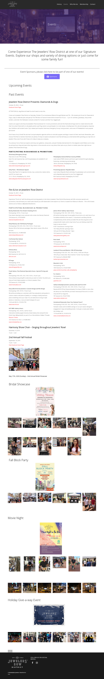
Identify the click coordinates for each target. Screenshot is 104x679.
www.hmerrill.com (14, 304)
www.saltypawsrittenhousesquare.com (20, 179)
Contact (92, 4)
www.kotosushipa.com (60, 246)
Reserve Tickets (13, 317)
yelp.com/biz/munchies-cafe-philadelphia (65, 270)
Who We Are (74, 4)
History (59, 4)
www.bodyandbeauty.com (16, 235)
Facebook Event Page (15, 107)
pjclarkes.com (57, 281)
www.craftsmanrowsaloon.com (17, 246)
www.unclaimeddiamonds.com (62, 316)
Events (66, 4)
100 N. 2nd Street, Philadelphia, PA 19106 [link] (65, 163)
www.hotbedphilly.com (15, 322)
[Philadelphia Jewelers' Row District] (12, 6)
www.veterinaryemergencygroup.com (19, 166)
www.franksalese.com (15, 285)
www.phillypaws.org (59, 166)
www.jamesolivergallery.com (62, 235)
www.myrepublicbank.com (61, 179)
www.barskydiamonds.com (16, 220)
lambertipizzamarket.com (61, 259)
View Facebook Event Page (16, 345)
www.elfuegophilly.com (15, 267)
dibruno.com (12, 256)
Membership (84, 4)
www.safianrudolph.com (60, 298)
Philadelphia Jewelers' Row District (17, 672)
